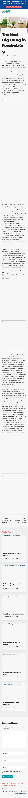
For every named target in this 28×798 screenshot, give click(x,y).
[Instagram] (3, 788)
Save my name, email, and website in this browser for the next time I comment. (13, 772)
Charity (4, 30)
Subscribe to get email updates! (14, 6)
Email (5, 760)
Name (5, 753)
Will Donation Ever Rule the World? (6, 520)
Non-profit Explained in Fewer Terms (20, 520)
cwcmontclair (6, 55)
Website (5, 767)
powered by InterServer (20, 793)
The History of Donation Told (13, 614)
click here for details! (20, 3)
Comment (6, 733)
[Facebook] (5, 788)
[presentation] (14, 543)
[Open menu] (25, 12)
